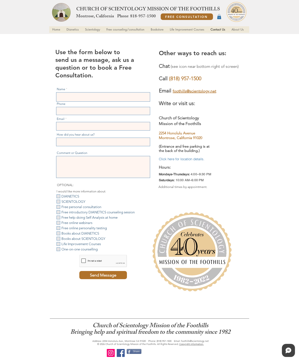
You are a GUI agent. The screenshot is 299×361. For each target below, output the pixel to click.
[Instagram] (111, 353)
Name (61, 89)
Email (60, 118)
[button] (219, 16)
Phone (61, 103)
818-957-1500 (143, 16)
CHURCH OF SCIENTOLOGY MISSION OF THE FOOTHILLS (148, 9)
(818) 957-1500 (164, 340)
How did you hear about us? (76, 134)
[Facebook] (121, 353)
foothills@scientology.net (195, 340)
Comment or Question (72, 152)
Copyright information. (191, 344)
